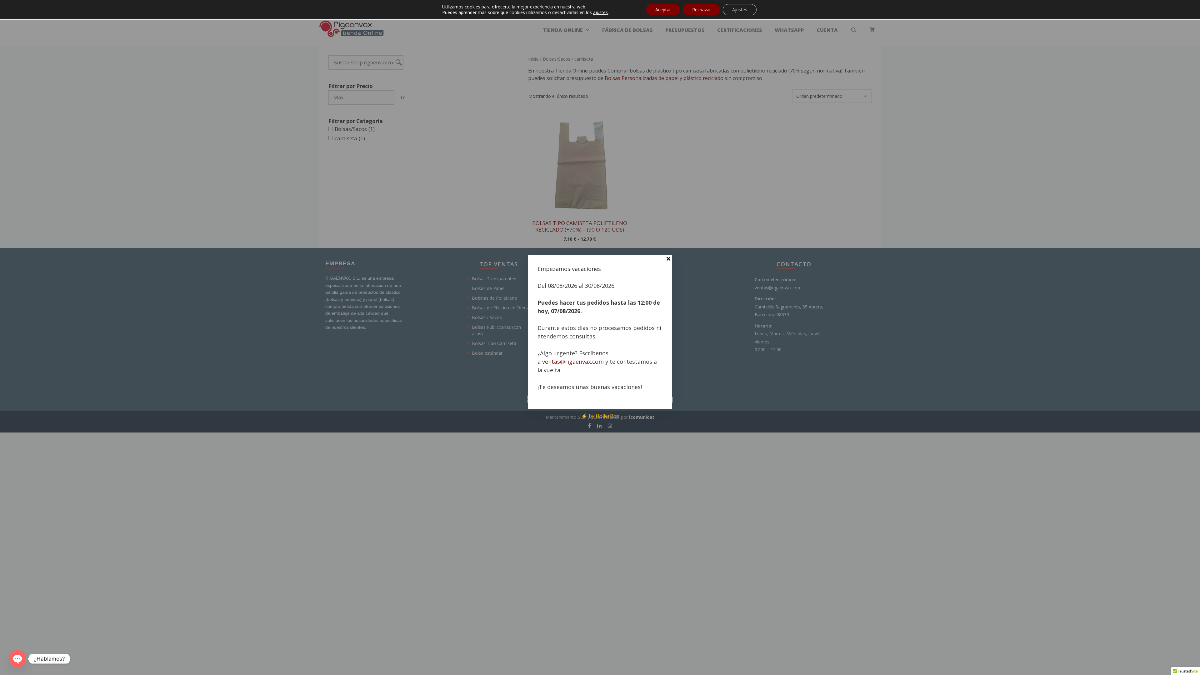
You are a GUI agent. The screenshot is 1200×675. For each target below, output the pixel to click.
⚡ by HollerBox (600, 415)
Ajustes (739, 9)
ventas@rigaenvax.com (573, 361)
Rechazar (701, 9)
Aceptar (663, 9)
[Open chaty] (17, 658)
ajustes (600, 12)
